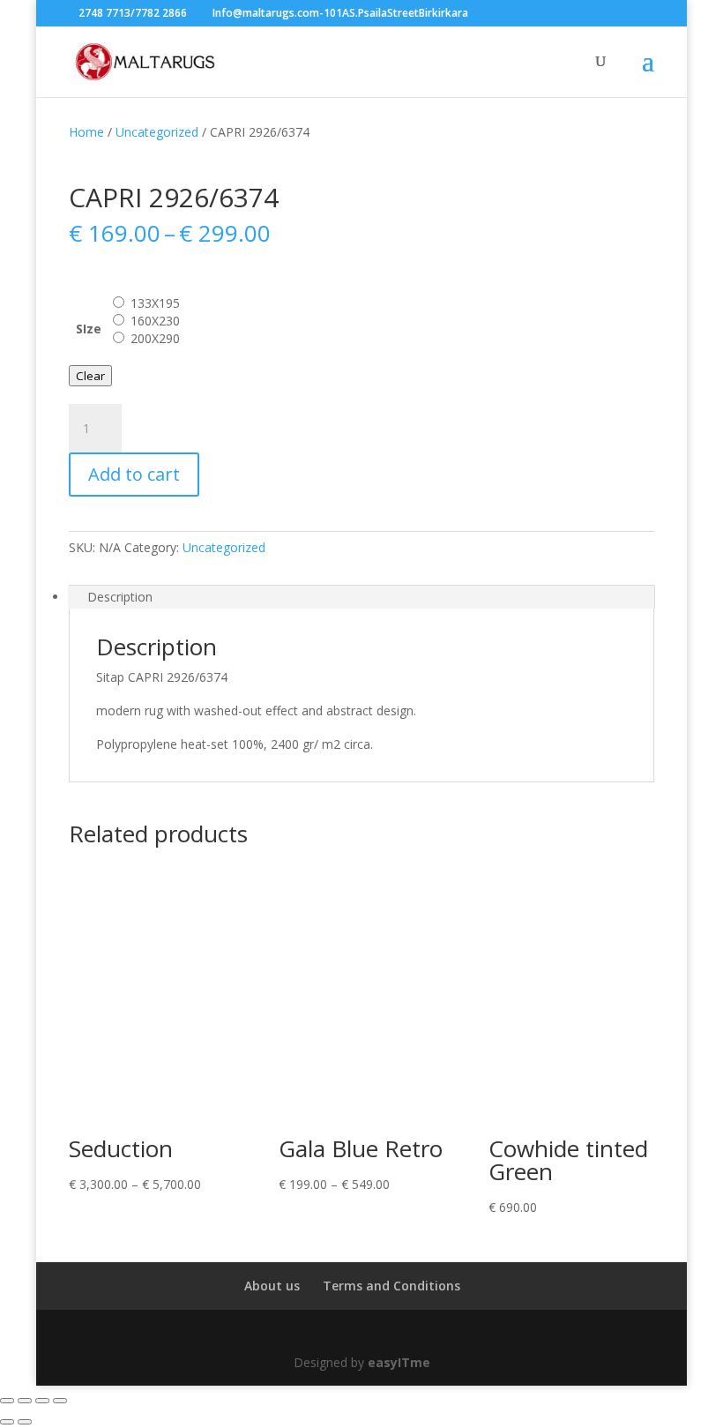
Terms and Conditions (391, 1285)
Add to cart (134, 474)
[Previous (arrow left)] (7, 1421)
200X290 (155, 338)
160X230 (155, 320)
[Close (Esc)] (60, 1400)
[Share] (42, 1400)
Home (86, 131)
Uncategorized (157, 131)
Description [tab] (120, 596)
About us (272, 1285)
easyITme (399, 1362)
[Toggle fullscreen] (25, 1400)
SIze (88, 328)
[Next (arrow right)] (25, 1421)
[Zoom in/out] (7, 1400)
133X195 (155, 303)
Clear (90, 376)
